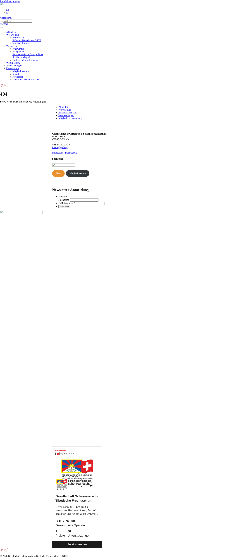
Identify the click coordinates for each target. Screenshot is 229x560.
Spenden (4, 24)
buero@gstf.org (60, 147)
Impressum (57, 152)
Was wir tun (12, 46)
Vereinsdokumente (21, 43)
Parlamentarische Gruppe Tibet (27, 54)
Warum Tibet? (13, 62)
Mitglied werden (20, 71)
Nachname (63, 199)
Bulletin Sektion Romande (25, 60)
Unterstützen (12, 68)
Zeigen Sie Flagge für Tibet (25, 79)
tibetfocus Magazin (21, 57)
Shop (58, 173)
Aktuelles (11, 32)
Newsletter (17, 76)
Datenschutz (71, 152)
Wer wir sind (12, 34)
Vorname (62, 196)
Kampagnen (18, 51)
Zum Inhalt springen (10, 1)
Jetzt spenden (77, 544)
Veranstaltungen (14, 65)
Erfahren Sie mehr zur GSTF (26, 40)
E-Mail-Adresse (66, 203)
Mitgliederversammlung (70, 118)
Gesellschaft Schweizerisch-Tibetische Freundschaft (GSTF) (76, 499)
